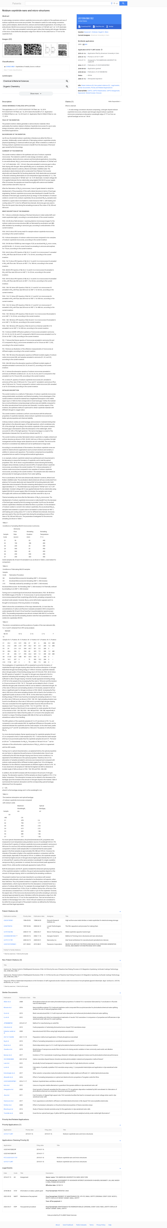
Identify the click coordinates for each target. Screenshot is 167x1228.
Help (109, 1225)
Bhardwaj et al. (8, 1109)
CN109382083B (9, 1059)
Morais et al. (8, 1007)
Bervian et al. (8, 1055)
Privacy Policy (101, 1225)
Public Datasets (81, 1225)
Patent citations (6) (87, 85)
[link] (22, 66)
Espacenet (81, 93)
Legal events (115, 85)
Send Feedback (68, 1225)
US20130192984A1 (10, 944)
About (58, 1225)
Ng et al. (6, 1041)
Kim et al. (7, 1085)
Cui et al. (6, 1013)
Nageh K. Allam (103, 32)
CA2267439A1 (8, 920)
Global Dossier (90, 93)
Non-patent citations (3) (102, 85)
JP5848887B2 (8, 1023)
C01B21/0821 (10, 66)
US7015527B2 (8, 932)
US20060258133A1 (10, 936)
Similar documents (84, 87)
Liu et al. (6, 1017)
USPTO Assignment (113, 91)
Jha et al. (7, 1095)
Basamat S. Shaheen (91, 32)
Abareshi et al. (8, 1077)
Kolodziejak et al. (9, 1073)
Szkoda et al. (8, 1027)
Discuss (98, 93)
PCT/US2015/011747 (10, 1157)
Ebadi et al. (7, 1045)
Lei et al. (6, 1067)
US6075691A (8, 926)
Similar (110, 26)
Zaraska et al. (8, 1049)
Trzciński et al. (8, 1113)
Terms (91, 1225)
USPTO (90, 91)
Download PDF (86, 26)
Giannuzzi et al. (9, 1101)
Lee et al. (7, 1063)
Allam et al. (7, 1002)
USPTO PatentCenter (99, 91)
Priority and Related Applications (101, 87)
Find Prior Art (99, 26)
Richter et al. (8, 1105)
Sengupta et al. (9, 1089)
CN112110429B (9, 1037)
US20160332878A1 (10, 1081)
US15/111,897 (8, 1134)
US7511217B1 (8, 940)
